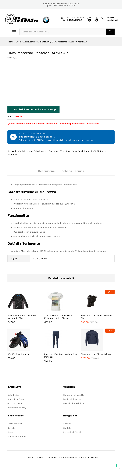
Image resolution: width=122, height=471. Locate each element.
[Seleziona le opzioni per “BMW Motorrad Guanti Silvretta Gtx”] (90, 310)
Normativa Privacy (16, 399)
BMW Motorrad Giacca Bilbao (96, 354)
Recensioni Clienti (72, 432)
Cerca (110, 32)
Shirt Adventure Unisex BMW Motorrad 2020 (21, 316)
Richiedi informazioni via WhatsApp (35, 109)
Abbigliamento (25, 151)
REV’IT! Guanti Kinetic (18, 354)
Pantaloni (12, 154)
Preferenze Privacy (16, 407)
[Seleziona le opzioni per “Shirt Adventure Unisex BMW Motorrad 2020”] (16, 310)
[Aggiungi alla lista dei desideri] (30, 310)
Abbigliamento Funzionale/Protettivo (52, 151)
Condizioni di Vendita (73, 395)
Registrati (112, 20)
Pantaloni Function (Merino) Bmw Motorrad (61, 355)
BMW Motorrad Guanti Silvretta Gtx (96, 316)
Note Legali (13, 395)
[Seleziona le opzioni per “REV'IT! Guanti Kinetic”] (16, 349)
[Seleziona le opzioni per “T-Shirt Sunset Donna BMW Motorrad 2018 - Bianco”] (53, 310)
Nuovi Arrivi (77, 151)
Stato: (10, 116)
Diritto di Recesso (72, 399)
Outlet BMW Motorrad (95, 151)
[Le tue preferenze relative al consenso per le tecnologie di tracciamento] (117, 466)
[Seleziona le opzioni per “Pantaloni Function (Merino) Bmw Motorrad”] (53, 349)
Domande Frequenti (17, 436)
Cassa (10, 432)
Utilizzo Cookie (14, 403)
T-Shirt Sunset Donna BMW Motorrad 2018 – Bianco (58, 316)
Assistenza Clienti (76, 17)
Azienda (67, 423)
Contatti (67, 428)
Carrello (11, 428)
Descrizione (46, 171)
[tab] (46, 172)
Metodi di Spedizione (74, 403)
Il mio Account (14, 423)
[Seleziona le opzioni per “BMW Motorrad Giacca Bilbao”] (90, 349)
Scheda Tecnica (72, 171)
